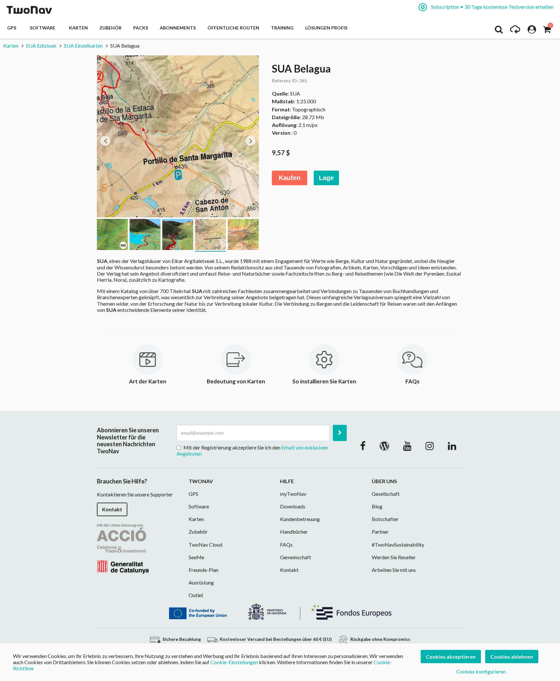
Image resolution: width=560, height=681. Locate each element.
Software (43, 27)
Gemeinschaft (295, 557)
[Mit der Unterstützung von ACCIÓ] (123, 550)
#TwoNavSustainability (398, 544)
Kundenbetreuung (300, 519)
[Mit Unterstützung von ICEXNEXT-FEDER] (280, 610)
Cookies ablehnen (511, 656)
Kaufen (289, 177)
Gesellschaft (386, 494)
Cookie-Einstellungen (234, 662)
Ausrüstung (201, 582)
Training (282, 27)
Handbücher (294, 531)
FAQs (286, 544)
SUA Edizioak (41, 45)
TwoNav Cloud (205, 544)
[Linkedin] (452, 445)
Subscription (492, 7)
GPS (12, 27)
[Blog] (384, 445)
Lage (326, 177)
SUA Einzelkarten (83, 45)
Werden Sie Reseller (394, 557)
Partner (380, 531)
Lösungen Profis (326, 27)
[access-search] (499, 31)
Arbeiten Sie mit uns (394, 570)
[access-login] (531, 31)
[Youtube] (407, 445)
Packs (140, 27)
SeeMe (196, 557)
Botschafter (385, 519)
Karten (78, 27)
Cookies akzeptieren (451, 656)
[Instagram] (430, 445)
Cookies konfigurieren (481, 671)
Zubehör (110, 27)
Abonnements (178, 27)
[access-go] (515, 31)
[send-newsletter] (340, 433)
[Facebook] (363, 445)
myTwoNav (293, 494)
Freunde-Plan (203, 570)
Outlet (196, 595)
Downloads (292, 506)
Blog (377, 506)
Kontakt (112, 509)
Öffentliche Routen (233, 27)
